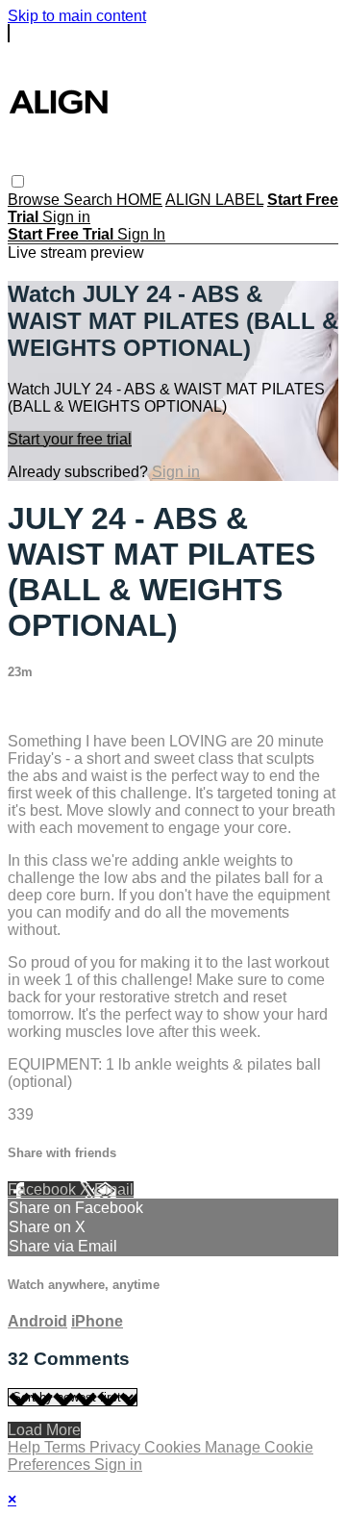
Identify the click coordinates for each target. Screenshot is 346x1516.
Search (89, 199)
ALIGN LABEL (214, 199)
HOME (139, 199)
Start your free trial (70, 439)
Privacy (116, 1447)
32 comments (53, 708)
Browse (35, 199)
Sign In (141, 234)
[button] (18, 181)
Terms (66, 1447)
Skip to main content (77, 16)
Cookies (174, 1447)
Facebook (44, 1189)
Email (114, 1189)
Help (26, 1447)
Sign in (66, 217)
